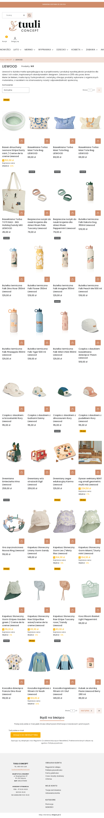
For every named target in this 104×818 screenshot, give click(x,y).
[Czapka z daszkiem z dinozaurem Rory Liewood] (64, 389)
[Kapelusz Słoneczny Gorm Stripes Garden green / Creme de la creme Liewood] (13, 590)
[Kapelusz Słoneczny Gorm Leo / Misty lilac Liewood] (64, 521)
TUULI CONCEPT (6, 60)
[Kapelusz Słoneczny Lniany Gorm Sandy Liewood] (39, 521)
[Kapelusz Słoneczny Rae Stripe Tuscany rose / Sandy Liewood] (64, 590)
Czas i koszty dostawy (55, 776)
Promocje (49, 804)
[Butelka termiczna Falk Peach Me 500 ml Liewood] (90, 259)
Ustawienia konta (53, 793)
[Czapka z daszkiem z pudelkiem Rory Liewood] (90, 389)
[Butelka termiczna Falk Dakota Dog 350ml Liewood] (90, 193)
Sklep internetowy (49, 815)
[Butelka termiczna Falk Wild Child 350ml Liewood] (64, 322)
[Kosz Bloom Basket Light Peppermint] (90, 590)
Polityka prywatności (54, 770)
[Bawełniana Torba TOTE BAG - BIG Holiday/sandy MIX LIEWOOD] (13, 193)
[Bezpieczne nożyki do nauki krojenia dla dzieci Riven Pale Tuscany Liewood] (39, 193)
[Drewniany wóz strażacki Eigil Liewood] (39, 452)
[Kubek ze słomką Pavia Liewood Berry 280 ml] (90, 662)
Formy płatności (52, 773)
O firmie (49, 779)
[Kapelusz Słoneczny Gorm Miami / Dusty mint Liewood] (90, 521)
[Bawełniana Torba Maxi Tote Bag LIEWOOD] (39, 121)
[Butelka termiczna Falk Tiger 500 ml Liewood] (39, 322)
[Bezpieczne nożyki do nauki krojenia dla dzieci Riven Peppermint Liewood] (64, 193)
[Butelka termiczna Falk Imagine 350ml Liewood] (64, 259)
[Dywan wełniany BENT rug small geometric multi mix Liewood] (90, 452)
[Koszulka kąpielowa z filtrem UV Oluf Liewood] (64, 662)
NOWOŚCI (49, 807)
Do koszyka (21, 141)
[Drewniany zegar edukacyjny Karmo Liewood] (64, 452)
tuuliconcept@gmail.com (21, 769)
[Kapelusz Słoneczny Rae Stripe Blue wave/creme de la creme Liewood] (39, 590)
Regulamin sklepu (53, 767)
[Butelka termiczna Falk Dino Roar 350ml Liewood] (13, 259)
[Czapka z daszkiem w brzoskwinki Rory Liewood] (13, 389)
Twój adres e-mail (16, 730)
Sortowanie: (7, 85)
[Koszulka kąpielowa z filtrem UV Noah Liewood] (39, 662)
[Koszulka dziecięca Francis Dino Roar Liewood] (13, 662)
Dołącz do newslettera (25, 735)
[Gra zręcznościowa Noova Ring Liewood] (13, 521)
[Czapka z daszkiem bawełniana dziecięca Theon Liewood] (90, 322)
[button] (29, 15)
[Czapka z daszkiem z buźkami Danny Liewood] (39, 389)
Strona (85, 90)
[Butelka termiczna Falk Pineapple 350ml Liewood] (13, 322)
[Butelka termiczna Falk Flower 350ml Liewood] (39, 259)
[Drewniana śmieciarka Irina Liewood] (13, 452)
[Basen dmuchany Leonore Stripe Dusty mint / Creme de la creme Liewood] (13, 121)
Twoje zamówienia (53, 790)
